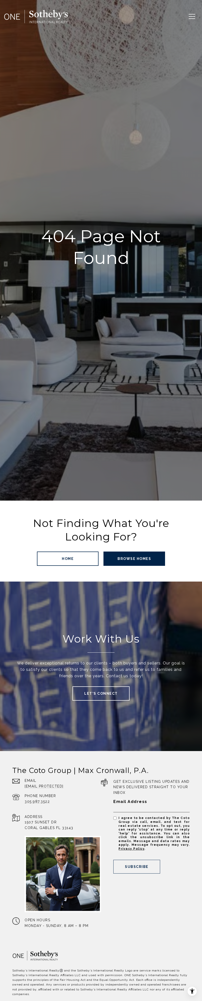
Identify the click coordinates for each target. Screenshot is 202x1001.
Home (68, 559)
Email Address (130, 801)
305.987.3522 (37, 801)
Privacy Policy (131, 848)
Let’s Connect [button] (101, 693)
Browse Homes (134, 559)
